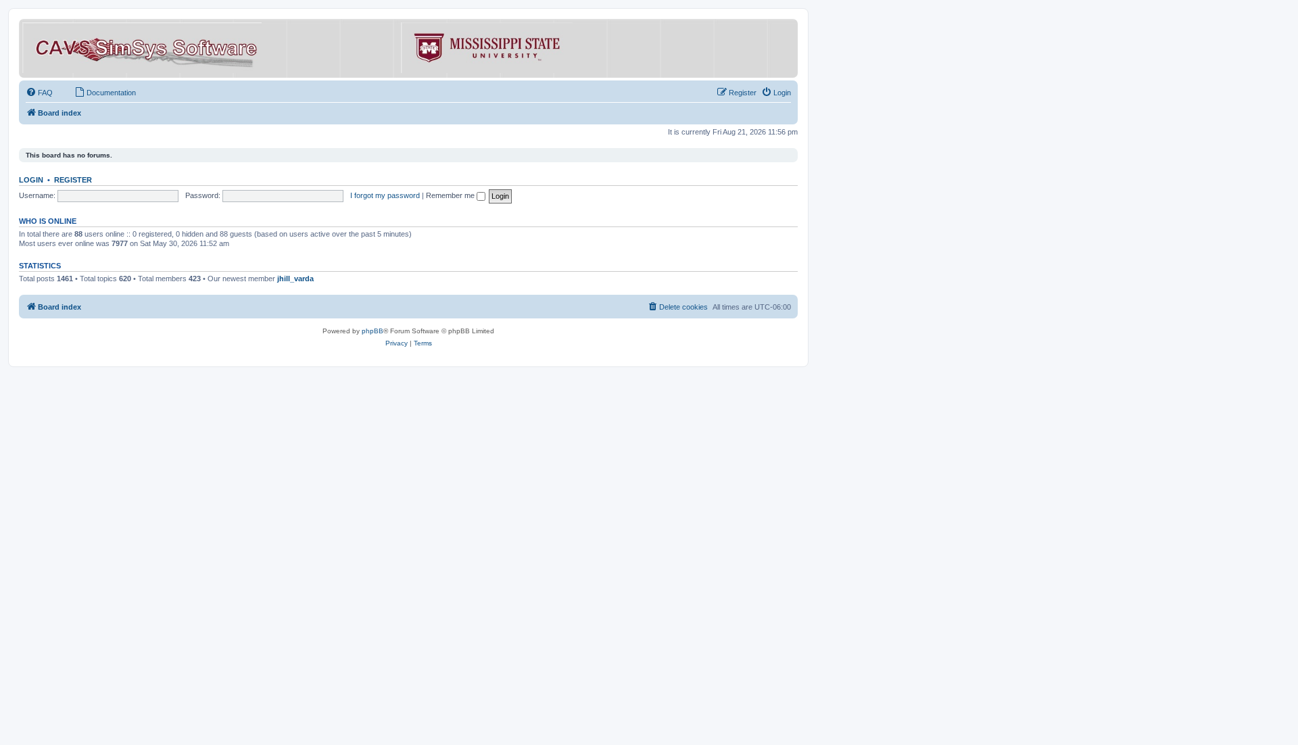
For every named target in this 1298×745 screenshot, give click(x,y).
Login (31, 180)
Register (73, 180)
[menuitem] (39, 93)
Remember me (451, 195)
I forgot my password (385, 195)
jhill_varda (295, 278)
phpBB (372, 331)
